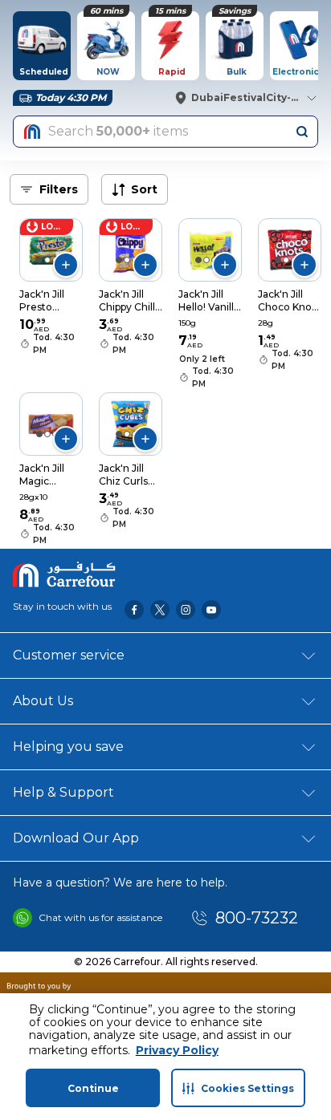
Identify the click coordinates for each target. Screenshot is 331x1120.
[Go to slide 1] (39, 260)
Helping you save (68, 746)
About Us (43, 700)
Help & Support (63, 792)
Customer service (69, 655)
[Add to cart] (66, 265)
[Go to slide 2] (47, 260)
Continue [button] (93, 1088)
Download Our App (76, 838)
